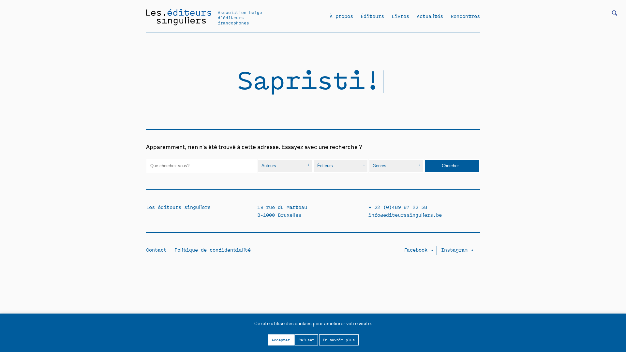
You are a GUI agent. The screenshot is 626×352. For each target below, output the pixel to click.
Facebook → (418, 249)
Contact (156, 249)
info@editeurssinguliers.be (405, 215)
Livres (400, 16)
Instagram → (457, 249)
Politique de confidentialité (212, 249)
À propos (341, 16)
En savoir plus (339, 339)
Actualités (430, 16)
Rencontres (465, 16)
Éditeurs (372, 16)
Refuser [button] (306, 339)
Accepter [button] (281, 339)
